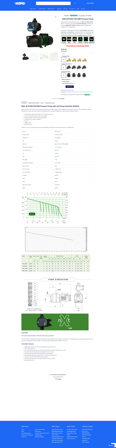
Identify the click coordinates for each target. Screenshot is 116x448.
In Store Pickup (65, 81)
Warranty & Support (39, 436)
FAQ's (22, 431)
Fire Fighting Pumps (71, 431)
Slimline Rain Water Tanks (57, 431)
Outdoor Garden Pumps (88, 91)
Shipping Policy (38, 435)
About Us (65, 8)
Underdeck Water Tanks (57, 438)
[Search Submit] (75, 3)
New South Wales (86, 438)
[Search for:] (75, 3)
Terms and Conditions (40, 429)
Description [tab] (24, 103)
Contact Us (72, 8)
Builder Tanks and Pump (57, 433)
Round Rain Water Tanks (57, 429)
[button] (36, 9)
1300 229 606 (90, 3)
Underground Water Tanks (57, 436)
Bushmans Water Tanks (57, 442)
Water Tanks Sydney (86, 434)
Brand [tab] (42, 103)
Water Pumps (51, 8)
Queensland (84, 440)
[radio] (63, 59)
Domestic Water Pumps (77, 91)
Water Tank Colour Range (57, 440)
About (22, 429)
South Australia (85, 442)
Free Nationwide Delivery (68, 83)
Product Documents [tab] (50, 103)
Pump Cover (64, 51)
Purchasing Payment (26, 433)
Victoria (83, 436)
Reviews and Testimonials (27, 435)
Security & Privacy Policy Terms (42, 433)
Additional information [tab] (33, 103)
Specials (59, 8)
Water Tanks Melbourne (87, 429)
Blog (78, 8)
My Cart (83, 8)
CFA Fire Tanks (55, 435)
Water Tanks (33, 8)
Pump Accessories (71, 438)
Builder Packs (42, 8)
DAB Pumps (68, 91)
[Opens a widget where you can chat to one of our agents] (111, 445)
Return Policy (38, 431)
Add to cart (69, 86)
